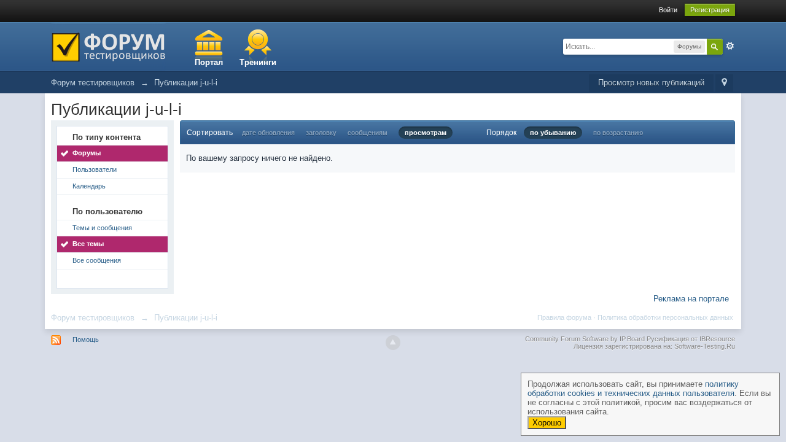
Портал (209, 62)
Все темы (88, 243)
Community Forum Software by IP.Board (585, 339)
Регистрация (710, 10)
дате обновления (268, 132)
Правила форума (564, 317)
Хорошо (546, 422)
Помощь (85, 339)
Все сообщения (96, 260)
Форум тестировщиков (92, 317)
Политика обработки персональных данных (665, 317)
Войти (668, 10)
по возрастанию (618, 132)
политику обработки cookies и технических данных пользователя (633, 388)
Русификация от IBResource (690, 339)
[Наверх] (393, 342)
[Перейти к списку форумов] (108, 45)
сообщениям (367, 132)
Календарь (89, 186)
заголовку (321, 132)
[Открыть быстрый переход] (724, 83)
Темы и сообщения (102, 227)
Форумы (86, 153)
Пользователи (94, 169)
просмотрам (425, 132)
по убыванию (553, 132)
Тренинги (257, 62)
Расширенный (730, 46)
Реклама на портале (691, 298)
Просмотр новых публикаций (651, 82)
